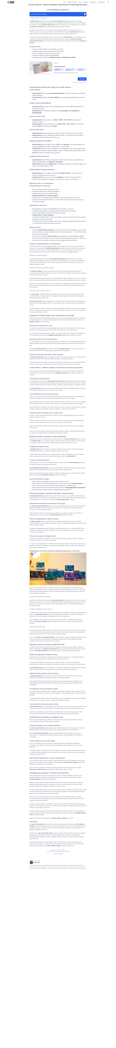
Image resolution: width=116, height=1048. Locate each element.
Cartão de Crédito (72, 2)
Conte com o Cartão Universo (39, 14)
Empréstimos (92, 2)
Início (64, 2)
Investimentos (101, 2)
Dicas (80, 2)
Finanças (85, 2)
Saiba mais (82, 79)
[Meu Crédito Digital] (11, 2)
